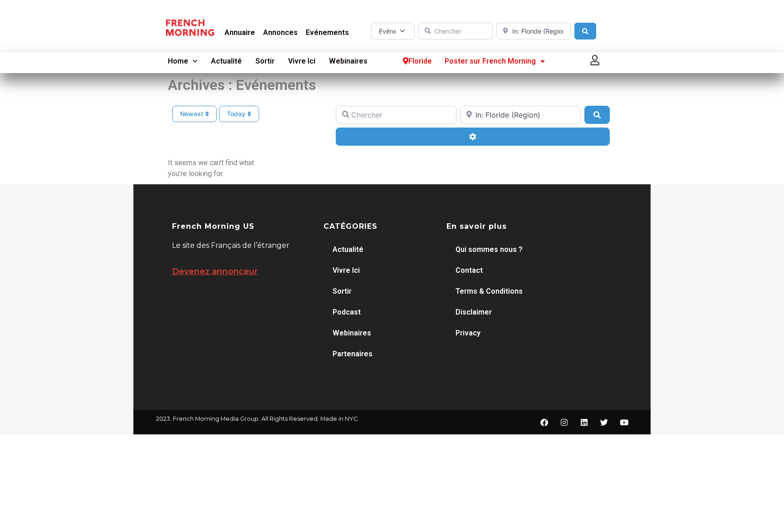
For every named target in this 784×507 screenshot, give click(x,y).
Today (237, 114)
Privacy (468, 333)
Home (178, 61)
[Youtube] (624, 422)
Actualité (226, 61)
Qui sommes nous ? (489, 249)
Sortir (264, 61)
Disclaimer (474, 312)
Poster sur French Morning (490, 61)
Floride (420, 61)
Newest (192, 114)
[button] (595, 60)
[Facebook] (544, 422)
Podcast (347, 312)
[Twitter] (604, 422)
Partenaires (352, 353)
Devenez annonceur (215, 271)
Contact (469, 270)
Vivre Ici (301, 61)
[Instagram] (564, 422)
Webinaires (348, 61)
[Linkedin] (584, 422)
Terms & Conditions (489, 291)
